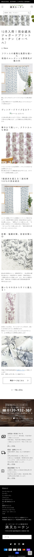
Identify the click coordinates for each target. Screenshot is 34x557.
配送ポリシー (24, 517)
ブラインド (5, 497)
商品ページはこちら (17, 380)
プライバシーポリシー (13, 517)
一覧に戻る (18, 390)
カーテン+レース (7, 491)
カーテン (4, 493)
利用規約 (4, 519)
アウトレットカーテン (8, 509)
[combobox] (17, 12)
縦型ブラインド (6, 505)
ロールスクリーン (7, 499)
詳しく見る (11, 446)
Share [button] (6, 48)
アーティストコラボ (8, 507)
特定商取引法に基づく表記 (23, 519)
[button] (2, 7)
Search (4, 517)
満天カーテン (14, 556)
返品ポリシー (12, 519)
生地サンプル (20, 370)
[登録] (29, 537)
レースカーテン (6, 495)
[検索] (29, 12)
